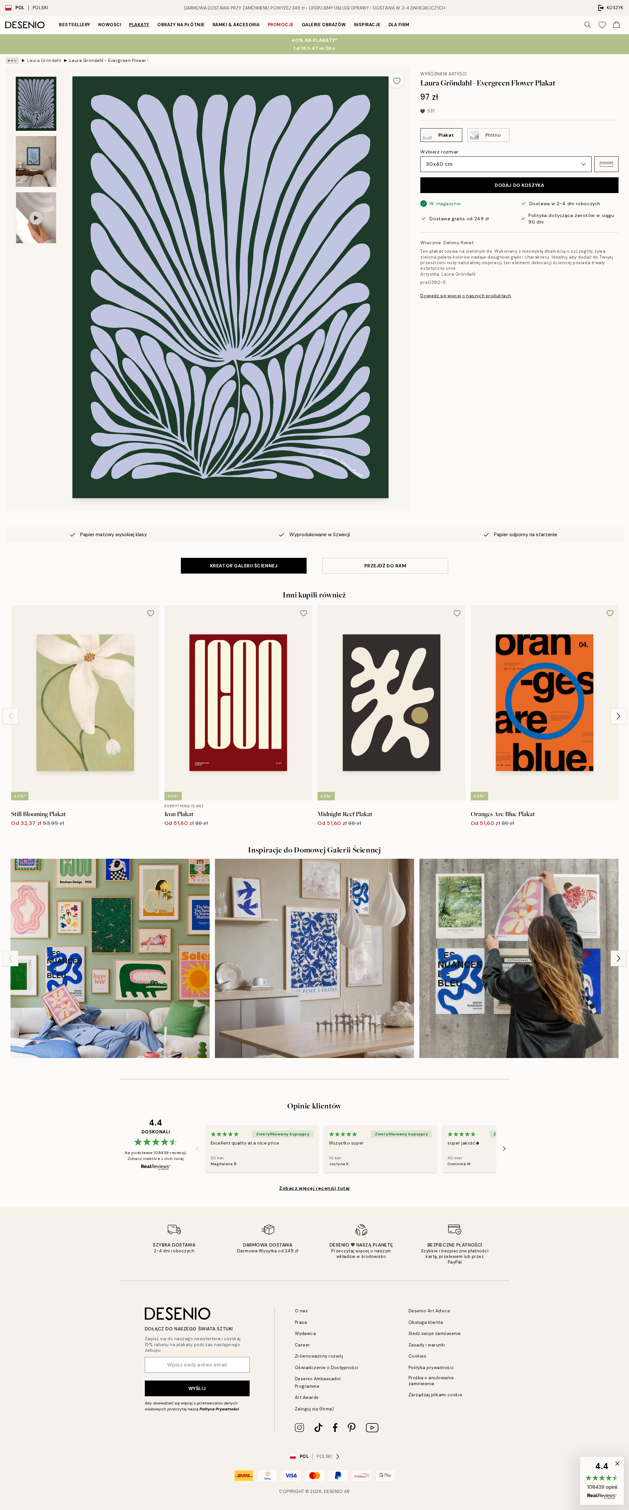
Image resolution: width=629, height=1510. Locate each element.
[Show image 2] (36, 161)
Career (302, 1345)
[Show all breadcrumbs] (12, 60)
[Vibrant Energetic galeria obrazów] (110, 958)
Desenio (333, 1491)
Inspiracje (367, 25)
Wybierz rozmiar (439, 152)
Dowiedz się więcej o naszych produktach (465, 296)
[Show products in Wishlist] (602, 25)
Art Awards (307, 1397)
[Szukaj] (588, 25)
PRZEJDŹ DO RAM (385, 566)
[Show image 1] (36, 104)
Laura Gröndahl (44, 60)
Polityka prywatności (431, 1367)
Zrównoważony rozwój (319, 1356)
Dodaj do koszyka (519, 185)
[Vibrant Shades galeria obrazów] (519, 958)
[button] (606, 164)
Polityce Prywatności (219, 1409)
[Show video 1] (36, 218)
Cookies (418, 1356)
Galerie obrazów (324, 25)
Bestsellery (74, 25)
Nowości (110, 25)
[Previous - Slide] (10, 716)
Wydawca (305, 1333)
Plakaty (139, 25)
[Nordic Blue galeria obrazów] (314, 958)
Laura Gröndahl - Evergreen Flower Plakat (108, 60)
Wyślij (197, 1388)
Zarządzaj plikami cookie (435, 1395)
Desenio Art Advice (429, 1311)
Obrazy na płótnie (181, 25)
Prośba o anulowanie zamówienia (431, 1380)
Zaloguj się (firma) (314, 1409)
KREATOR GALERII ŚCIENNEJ (243, 566)
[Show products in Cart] (616, 25)
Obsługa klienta (426, 1322)
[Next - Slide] (618, 716)
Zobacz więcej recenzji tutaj (314, 1188)
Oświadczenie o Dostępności (327, 1367)
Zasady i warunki (427, 1345)
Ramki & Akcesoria (236, 25)
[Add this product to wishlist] (397, 80)
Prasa (301, 1322)
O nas (301, 1311)
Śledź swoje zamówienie (435, 1333)
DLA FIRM (399, 25)
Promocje (281, 25)
